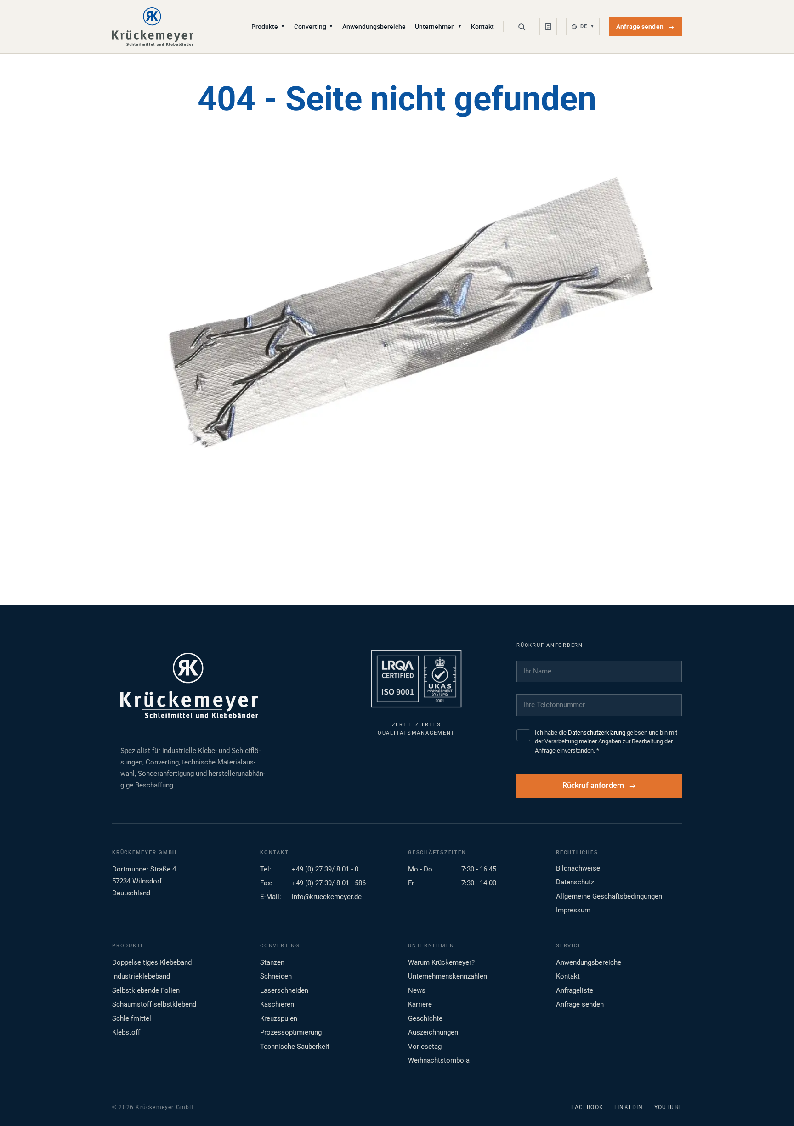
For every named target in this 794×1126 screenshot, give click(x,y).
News (416, 990)
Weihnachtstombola (439, 1060)
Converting (313, 26)
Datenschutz (575, 882)
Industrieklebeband (141, 976)
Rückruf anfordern (593, 785)
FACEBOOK (587, 1107)
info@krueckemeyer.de (327, 897)
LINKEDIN (628, 1107)
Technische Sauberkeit (294, 1046)
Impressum (573, 910)
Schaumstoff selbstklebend (154, 1004)
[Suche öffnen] (521, 26)
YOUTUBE (668, 1107)
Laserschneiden (284, 990)
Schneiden (276, 976)
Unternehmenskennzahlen (447, 976)
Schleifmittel (131, 1018)
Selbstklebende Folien (146, 990)
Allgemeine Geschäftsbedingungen (609, 896)
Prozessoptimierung (291, 1032)
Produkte (268, 26)
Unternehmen (438, 26)
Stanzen (272, 962)
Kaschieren (277, 1004)
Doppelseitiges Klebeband (152, 962)
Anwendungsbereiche (374, 26)
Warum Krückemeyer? (441, 962)
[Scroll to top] (772, 1104)
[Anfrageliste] (548, 26)
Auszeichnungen (433, 1032)
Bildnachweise (578, 868)
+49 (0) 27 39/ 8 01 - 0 (325, 869)
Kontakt (482, 26)
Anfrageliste (574, 990)
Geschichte (425, 1018)
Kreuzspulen (278, 1018)
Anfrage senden (645, 26)
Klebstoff (126, 1032)
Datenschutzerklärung (596, 732)
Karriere (420, 1004)
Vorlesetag (425, 1046)
